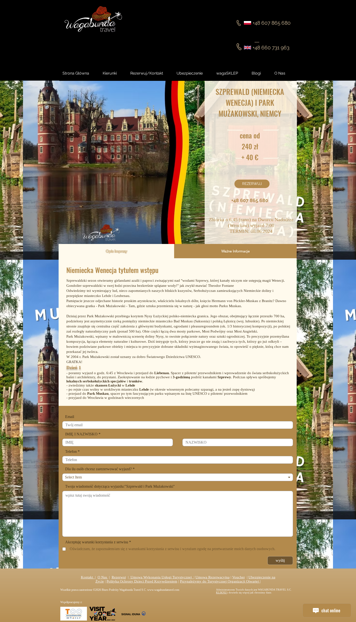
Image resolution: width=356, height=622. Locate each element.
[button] (260, 73)
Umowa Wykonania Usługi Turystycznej (162, 577)
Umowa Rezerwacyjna (212, 577)
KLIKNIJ (221, 592)
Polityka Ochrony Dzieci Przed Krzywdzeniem (142, 581)
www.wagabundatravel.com (163, 590)
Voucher (238, 577)
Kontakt (88, 577)
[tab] (116, 251)
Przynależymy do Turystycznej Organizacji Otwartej (220, 581)
